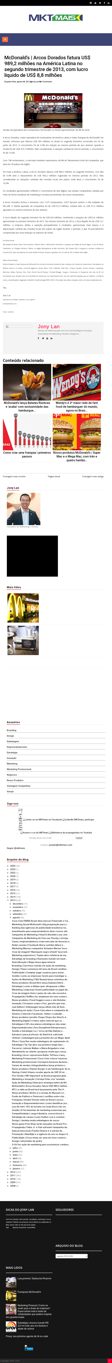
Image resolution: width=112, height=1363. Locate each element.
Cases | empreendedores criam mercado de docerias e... (41, 941)
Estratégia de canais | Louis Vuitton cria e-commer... (39, 1117)
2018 (13, 883)
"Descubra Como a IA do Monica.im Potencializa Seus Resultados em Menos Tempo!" (51, 660)
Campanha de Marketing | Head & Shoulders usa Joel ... (41, 934)
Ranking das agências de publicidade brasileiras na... (40, 927)
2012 (13, 1172)
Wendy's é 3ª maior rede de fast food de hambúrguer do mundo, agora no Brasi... (77, 406)
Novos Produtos (15, 780)
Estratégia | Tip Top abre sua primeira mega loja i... (38, 1044)
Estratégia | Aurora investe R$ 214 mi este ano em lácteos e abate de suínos (33, 1326)
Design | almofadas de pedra (27, 1141)
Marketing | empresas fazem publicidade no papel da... (40, 989)
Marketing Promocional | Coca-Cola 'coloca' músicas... (40, 1058)
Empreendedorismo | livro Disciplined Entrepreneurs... (40, 1027)
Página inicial (54, 476)
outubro (17, 910)
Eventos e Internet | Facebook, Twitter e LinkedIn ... (38, 1014)
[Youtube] (95, 2)
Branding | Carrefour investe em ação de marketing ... (40, 965)
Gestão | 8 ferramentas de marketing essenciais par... (40, 1110)
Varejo (10, 791)
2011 (13, 1175)
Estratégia (12, 752)
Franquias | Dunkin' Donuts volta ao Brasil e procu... (38, 1099)
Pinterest (67, 88)
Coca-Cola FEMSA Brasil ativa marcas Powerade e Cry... (41, 921)
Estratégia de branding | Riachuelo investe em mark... (39, 959)
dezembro (18, 903)
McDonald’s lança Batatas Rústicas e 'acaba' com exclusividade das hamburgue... (27, 406)
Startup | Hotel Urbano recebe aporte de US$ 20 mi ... (39, 1072)
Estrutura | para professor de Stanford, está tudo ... (38, 1034)
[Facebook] (104, 2)
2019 (13, 879)
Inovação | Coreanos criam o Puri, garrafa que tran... (39, 1003)
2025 (13, 866)
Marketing (12, 763)
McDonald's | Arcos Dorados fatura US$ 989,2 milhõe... (40, 1086)
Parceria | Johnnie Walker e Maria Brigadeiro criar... (39, 1048)
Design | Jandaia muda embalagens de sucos (35, 1120)
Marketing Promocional (19, 769)
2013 (13, 900)
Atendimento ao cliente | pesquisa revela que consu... (40, 1051)
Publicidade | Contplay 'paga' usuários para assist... (38, 972)
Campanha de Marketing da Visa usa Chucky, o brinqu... (41, 938)
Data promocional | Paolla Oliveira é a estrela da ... (38, 1131)
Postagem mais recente (14, 476)
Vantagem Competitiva (18, 786)
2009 (13, 1182)
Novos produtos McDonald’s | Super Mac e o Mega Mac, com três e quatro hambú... (76, 456)
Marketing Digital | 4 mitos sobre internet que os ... (38, 1020)
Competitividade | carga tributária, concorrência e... (39, 1113)
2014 (13, 897)
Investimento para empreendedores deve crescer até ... (41, 931)
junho (16, 1151)
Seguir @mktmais (16, 848)
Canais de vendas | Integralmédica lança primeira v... (39, 1065)
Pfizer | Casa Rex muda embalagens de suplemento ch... (41, 1041)
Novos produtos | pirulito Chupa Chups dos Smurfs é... (40, 1017)
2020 (13, 876)
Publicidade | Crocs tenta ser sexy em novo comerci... (40, 1137)
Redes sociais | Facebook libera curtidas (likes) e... (38, 945)
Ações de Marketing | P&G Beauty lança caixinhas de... (40, 979)
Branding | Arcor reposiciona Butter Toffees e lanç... (39, 1055)
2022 (13, 872)
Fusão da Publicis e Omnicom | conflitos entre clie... (39, 1096)
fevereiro (18, 1165)
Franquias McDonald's (51, 595)
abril (15, 1158)
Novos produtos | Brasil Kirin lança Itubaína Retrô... (38, 983)
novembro (18, 907)
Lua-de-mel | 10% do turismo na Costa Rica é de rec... (40, 1106)
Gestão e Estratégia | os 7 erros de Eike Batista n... (38, 1031)
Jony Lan (49, 326)
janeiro (17, 1168)
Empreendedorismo (17, 747)
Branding (11, 730)
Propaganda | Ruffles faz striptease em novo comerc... (40, 996)
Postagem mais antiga (93, 476)
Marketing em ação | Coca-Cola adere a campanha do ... (41, 1010)
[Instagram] (91, 2)
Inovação (11, 758)
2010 (13, 1179)
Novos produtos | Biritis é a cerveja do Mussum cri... (39, 1093)
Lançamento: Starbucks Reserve (56, 627)
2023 (13, 869)
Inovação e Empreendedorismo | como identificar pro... (40, 1103)
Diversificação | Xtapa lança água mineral (33, 962)
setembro (18, 914)
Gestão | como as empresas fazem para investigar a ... (40, 976)
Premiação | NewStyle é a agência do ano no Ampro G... (41, 1134)
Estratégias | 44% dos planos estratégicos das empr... (39, 1024)
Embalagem (13, 741)
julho (15, 1148)
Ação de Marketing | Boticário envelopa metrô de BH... (40, 1082)
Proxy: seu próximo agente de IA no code (27, 1336)
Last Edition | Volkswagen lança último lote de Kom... (39, 1007)
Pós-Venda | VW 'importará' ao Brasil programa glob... (40, 1075)
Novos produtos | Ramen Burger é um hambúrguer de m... (42, 1069)
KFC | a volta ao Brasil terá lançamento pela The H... (39, 1089)
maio (15, 1155)
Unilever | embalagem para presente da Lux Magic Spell (41, 1038)
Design (10, 736)
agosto (16, 917)
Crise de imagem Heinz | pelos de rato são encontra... (40, 993)
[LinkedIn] (109, 2)
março (16, 1161)
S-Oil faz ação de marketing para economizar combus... (41, 1144)
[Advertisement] (25, 693)
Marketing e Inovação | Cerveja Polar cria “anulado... (39, 1079)
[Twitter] (100, 2)
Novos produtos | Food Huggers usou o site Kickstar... (39, 1000)
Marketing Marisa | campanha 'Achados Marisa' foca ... (40, 948)
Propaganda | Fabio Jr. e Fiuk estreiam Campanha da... (40, 1127)
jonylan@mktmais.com (60, 845)
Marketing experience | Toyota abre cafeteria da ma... (40, 955)
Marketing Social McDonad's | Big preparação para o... (40, 924)
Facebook (35, 88)
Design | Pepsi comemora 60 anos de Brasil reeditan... (40, 969)
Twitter (22, 88)
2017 (13, 886)
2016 (13, 890)
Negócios (12, 775)
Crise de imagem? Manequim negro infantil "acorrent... (40, 952)
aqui (10, 1227)
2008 (13, 1186)
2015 (13, 893)
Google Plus (52, 88)
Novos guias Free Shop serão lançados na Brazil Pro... (40, 1124)
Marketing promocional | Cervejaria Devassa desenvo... (40, 1062)
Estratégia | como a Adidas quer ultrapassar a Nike (38, 986)
